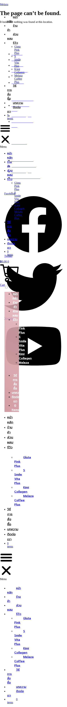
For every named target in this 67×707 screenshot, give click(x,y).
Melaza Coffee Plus (18, 79)
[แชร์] (47, 4)
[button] (5, 135)
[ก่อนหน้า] (6, 353)
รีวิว (15, 43)
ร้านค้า (12, 28)
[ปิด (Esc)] (55, 4)
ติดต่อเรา (14, 109)
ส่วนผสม (12, 36)
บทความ (18, 103)
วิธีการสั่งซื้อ (9, 228)
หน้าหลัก (12, 19)
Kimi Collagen (19, 71)
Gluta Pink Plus (17, 50)
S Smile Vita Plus (17, 61)
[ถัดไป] (60, 353)
